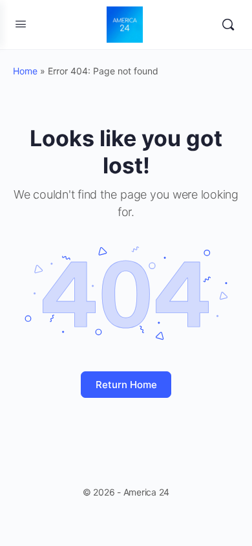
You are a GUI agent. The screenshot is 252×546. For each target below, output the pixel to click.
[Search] (228, 24)
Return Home (126, 384)
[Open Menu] (20, 24)
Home (25, 70)
